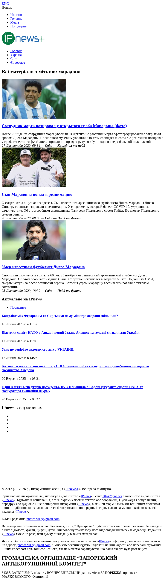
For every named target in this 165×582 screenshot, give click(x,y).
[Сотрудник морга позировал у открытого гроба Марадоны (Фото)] (34, 117)
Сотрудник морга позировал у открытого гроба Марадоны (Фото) (64, 126)
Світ (13, 58)
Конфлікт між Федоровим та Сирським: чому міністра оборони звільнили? (60, 316)
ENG (5, 3)
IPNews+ (72, 489)
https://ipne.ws (112, 496)
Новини (16, 15)
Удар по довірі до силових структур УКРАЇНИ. (38, 349)
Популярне (18, 26)
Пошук (7, 7)
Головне (16, 18)
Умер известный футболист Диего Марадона (43, 267)
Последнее (18, 307)
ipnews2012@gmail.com (43, 519)
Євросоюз (17, 62)
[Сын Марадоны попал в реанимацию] (34, 186)
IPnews (86, 496)
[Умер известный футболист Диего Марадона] (34, 259)
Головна (16, 51)
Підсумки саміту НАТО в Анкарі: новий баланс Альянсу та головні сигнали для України (70, 332)
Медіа (14, 22)
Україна (16, 55)
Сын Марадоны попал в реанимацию (37, 194)
